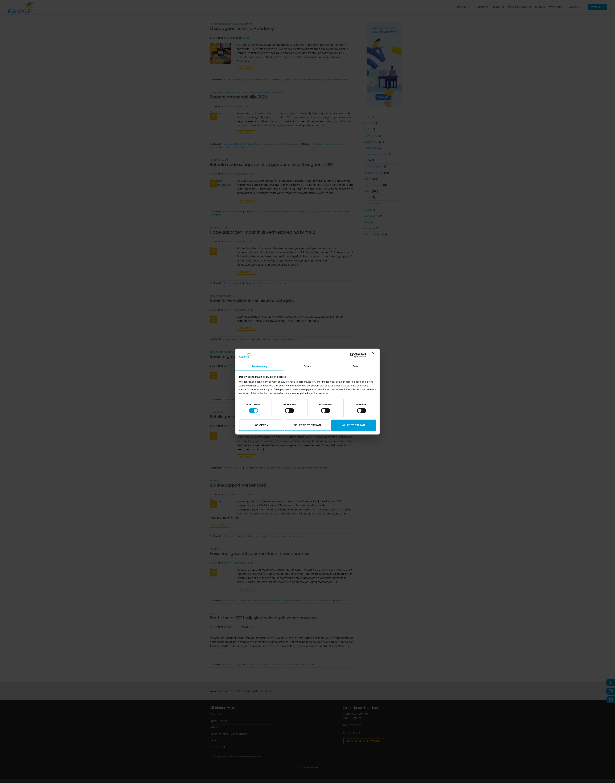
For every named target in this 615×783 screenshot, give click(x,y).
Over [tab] (355, 366)
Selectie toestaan (307, 425)
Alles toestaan (353, 425)
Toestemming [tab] (259, 366)
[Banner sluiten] (374, 355)
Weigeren (261, 425)
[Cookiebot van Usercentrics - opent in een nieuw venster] (352, 355)
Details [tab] (308, 366)
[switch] (289, 410)
